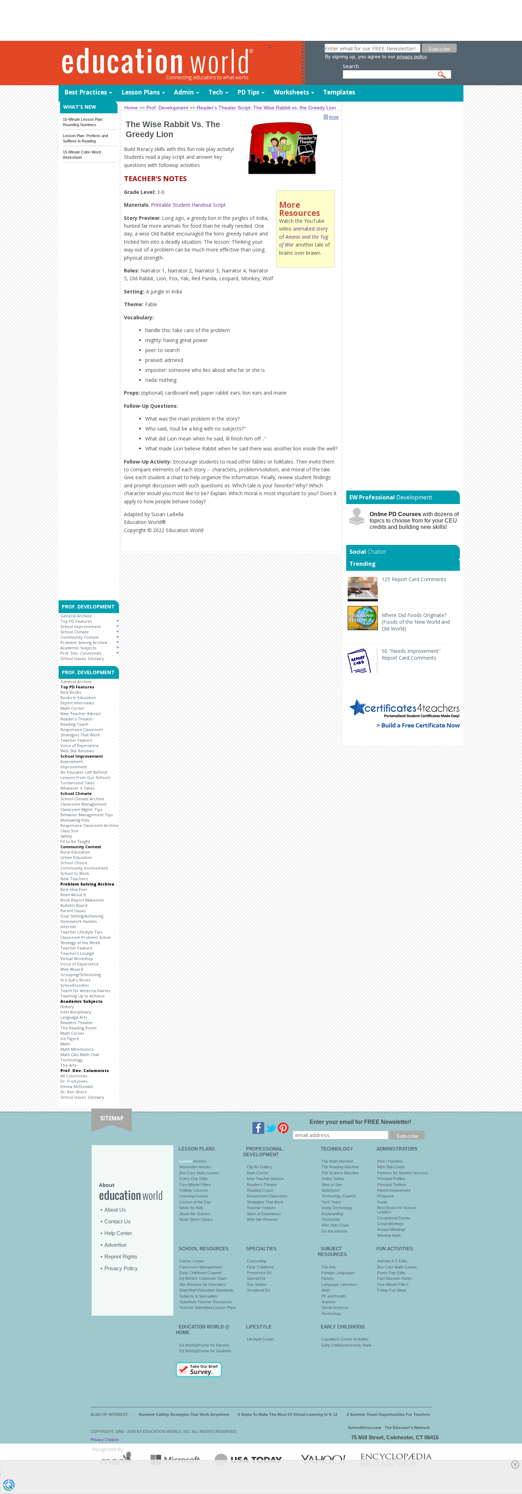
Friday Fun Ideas (392, 1290)
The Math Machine (337, 1161)
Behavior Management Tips (86, 814)
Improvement (73, 766)
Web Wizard (71, 969)
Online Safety (332, 1178)
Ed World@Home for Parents (204, 1345)
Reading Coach (74, 724)
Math (65, 1043)
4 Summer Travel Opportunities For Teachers (388, 1414)
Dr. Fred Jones (73, 1081)
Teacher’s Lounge (77, 953)
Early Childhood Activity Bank (346, 1345)
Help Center (118, 1233)
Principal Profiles (391, 1178)
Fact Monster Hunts (394, 1278)
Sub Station (256, 1284)
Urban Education (76, 857)
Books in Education (78, 697)
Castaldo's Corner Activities (345, 1339)
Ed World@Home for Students (205, 1351)
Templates (339, 92)
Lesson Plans (140, 92)
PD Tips (248, 92)
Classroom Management (83, 804)
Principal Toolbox (391, 1184)
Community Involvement (84, 868)
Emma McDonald (76, 1086)
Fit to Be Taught (75, 841)
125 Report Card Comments (414, 579)
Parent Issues (73, 910)
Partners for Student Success (402, 1173)
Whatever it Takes (77, 788)
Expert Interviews (77, 702)
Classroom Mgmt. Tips (81, 809)
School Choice (73, 862)
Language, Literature (339, 1284)
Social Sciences (335, 1307)
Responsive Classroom (81, 729)
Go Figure (69, 1038)
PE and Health (333, 1296)
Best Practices (85, 92)
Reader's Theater (76, 718)
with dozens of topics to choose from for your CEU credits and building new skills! (414, 520)
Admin (184, 92)
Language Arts (73, 1017)
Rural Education (75, 852)
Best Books (70, 692)
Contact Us (117, 1221)
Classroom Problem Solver (85, 937)
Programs (385, 1196)
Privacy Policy (121, 1268)
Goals (382, 1202)
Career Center (191, 1261)
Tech (215, 92)
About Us (115, 1210)
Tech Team (331, 1202)
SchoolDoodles (74, 985)
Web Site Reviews (77, 750)
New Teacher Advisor (80, 713)
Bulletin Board (73, 905)
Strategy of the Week (80, 942)
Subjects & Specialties (198, 1296)
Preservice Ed (259, 1273)
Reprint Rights (120, 1257)
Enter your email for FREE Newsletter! (360, 1122)
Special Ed (256, 1278)
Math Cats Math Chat (79, 1054)
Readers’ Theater (76, 1022)
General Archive (76, 615)
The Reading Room (78, 1027)
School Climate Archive (82, 798)
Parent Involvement (393, 1190)
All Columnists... (75, 1075)
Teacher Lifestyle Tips (81, 932)
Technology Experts (338, 1196)
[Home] (163, 63)
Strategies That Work (80, 734)
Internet (68, 926)
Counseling (256, 1261)
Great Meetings (390, 1224)
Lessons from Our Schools (85, 777)
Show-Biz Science (195, 1214)
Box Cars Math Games (199, 1173)
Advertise (115, 1245)
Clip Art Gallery (259, 1167)
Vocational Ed (258, 1290)
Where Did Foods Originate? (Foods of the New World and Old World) (416, 622)
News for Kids (191, 1208)
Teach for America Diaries (85, 990)
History (67, 1006)
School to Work (74, 873)
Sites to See (331, 1184)
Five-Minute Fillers (195, 1184)
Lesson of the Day (195, 1202)
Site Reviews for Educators (202, 1284)
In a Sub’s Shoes (75, 980)
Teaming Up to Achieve (82, 995)
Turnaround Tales (77, 782)
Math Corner (72, 708)
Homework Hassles (78, 921)
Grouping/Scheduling (80, 974)
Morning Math (389, 1235)
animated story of (303, 236)
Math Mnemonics (76, 1049)
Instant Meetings (391, 1229)
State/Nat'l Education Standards (206, 1290)
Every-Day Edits (193, 1178)
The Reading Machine (340, 1167)
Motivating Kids (74, 820)
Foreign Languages (338, 1273)
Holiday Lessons (193, 1190)
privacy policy (411, 56)
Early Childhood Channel (200, 1273)
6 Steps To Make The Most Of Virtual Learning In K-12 (287, 1414)
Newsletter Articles (195, 1167)
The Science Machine (340, 1173)
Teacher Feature (76, 740)
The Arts (68, 1065)
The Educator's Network (407, 1427)
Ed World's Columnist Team (203, 1278)
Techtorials (330, 1219)
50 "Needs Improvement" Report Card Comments (411, 654)
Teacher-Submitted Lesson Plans (207, 1307)
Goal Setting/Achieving (81, 916)
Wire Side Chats (335, 1225)
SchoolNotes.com (364, 1427)
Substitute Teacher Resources (205, 1302)
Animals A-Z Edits (392, 1261)
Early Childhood (260, 1267)
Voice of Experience (79, 745)
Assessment (71, 761)
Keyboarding (332, 1214)
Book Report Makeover (82, 900)
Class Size (69, 830)
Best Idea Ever (73, 889)
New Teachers (74, 878)
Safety (66, 836)
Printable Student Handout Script (188, 204)
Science (328, 1302)
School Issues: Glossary (82, 658)
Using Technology (336, 1208)
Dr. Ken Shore (73, 1091)
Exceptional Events (393, 1218)
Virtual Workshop (76, 958)
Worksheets (291, 92)
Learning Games (193, 1196)
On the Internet (334, 1231)
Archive (199, 1161)
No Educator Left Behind (83, 772)
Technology (71, 1059)
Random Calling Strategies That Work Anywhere (184, 1414)
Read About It (73, 894)
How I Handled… (391, 1161)
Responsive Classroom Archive (89, 825)
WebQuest (330, 1190)
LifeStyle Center (260, 1339)
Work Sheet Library (196, 1219)
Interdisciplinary (75, 1011)
